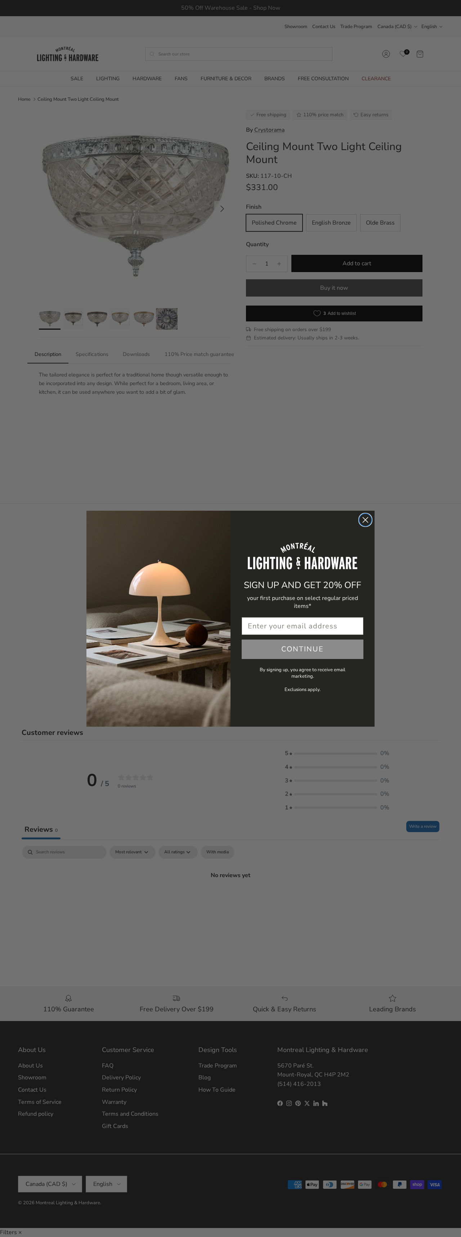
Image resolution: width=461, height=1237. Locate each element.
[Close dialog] (365, 520)
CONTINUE (302, 649)
